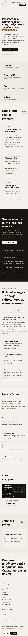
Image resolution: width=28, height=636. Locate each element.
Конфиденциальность (9, 619)
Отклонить (6, 633)
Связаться (22, 4)
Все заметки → (23, 522)
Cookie (15, 619)
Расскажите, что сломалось (10, 49)
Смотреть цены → (24, 112)
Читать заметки (7, 53)
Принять (14, 633)
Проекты (24, 2)
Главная (13, 2)
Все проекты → (23, 476)
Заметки (18, 2)
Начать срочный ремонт (9, 242)
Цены (16, 4)
